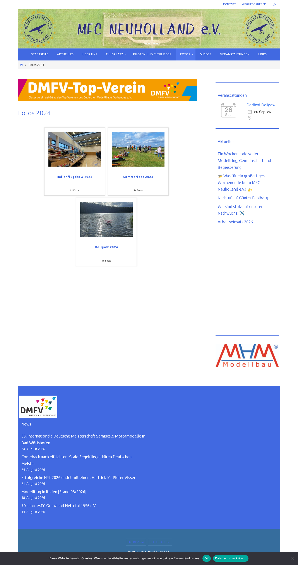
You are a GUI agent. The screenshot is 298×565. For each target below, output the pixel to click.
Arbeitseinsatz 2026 (235, 222)
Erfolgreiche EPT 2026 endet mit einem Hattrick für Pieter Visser (78, 477)
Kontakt (229, 4)
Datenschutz (160, 542)
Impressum (136, 542)
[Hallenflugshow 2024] (74, 165)
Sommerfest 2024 (138, 177)
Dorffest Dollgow (261, 104)
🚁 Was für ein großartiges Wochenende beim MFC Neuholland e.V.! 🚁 (241, 183)
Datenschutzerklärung (230, 558)
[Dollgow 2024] (106, 235)
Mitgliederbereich (254, 4)
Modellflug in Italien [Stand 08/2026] (53, 491)
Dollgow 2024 (106, 247)
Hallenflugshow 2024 (75, 177)
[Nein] (292, 558)
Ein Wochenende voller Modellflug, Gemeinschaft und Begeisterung (244, 161)
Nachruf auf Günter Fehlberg (243, 198)
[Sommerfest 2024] (138, 165)
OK (207, 558)
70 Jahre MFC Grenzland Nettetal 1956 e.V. (58, 505)
